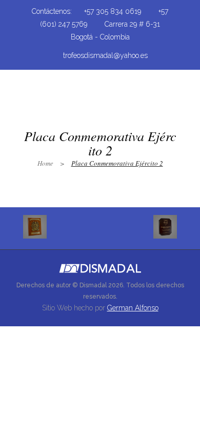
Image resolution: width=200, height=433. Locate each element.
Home (45, 163)
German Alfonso (132, 308)
